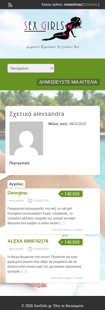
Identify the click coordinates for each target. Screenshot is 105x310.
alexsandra (16, 200)
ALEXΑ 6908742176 (28, 241)
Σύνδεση (91, 4)
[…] (62, 223)
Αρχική (11, 98)
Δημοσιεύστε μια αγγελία (68, 82)
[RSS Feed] (10, 4)
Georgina (17, 192)
